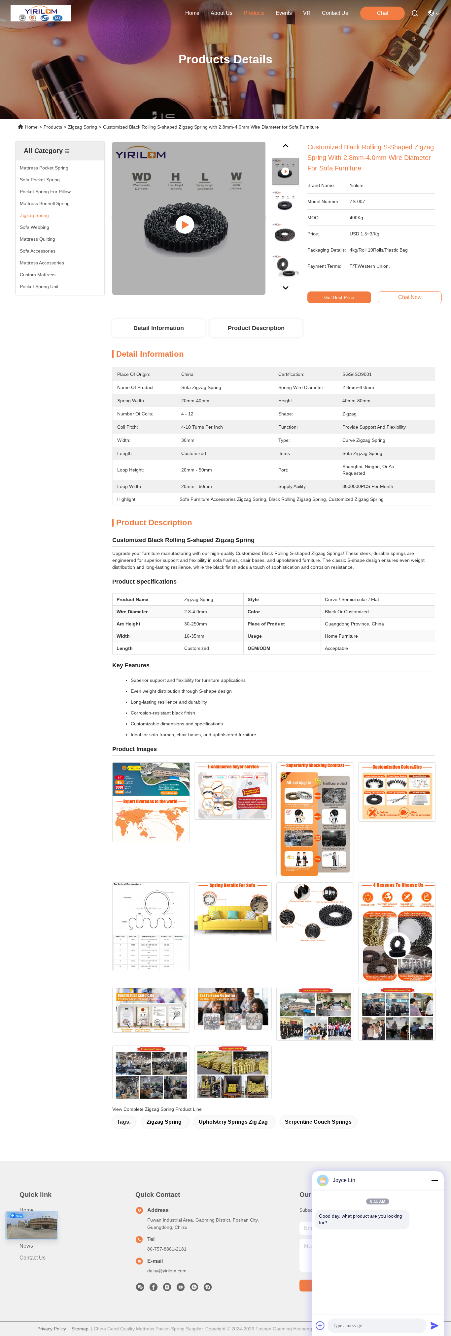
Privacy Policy (51, 1328)
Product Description (256, 328)
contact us (335, 13)
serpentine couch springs (318, 1122)
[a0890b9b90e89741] (207, 1288)
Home (192, 13)
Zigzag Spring (82, 127)
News (26, 1246)
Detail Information (158, 328)
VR (307, 13)
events (284, 13)
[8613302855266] (194, 1288)
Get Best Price (339, 297)
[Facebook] (153, 1288)
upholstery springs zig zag (233, 1122)
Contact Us (32, 1257)
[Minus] (434, 1180)
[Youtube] (180, 1288)
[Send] (434, 1325)
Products (53, 127)
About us (30, 1222)
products (254, 13)
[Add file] (320, 1325)
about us (221, 13)
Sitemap (79, 1328)
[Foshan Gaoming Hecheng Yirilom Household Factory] (41, 13)
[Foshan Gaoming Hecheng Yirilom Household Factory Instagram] (167, 1288)
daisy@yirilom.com (167, 1270)
